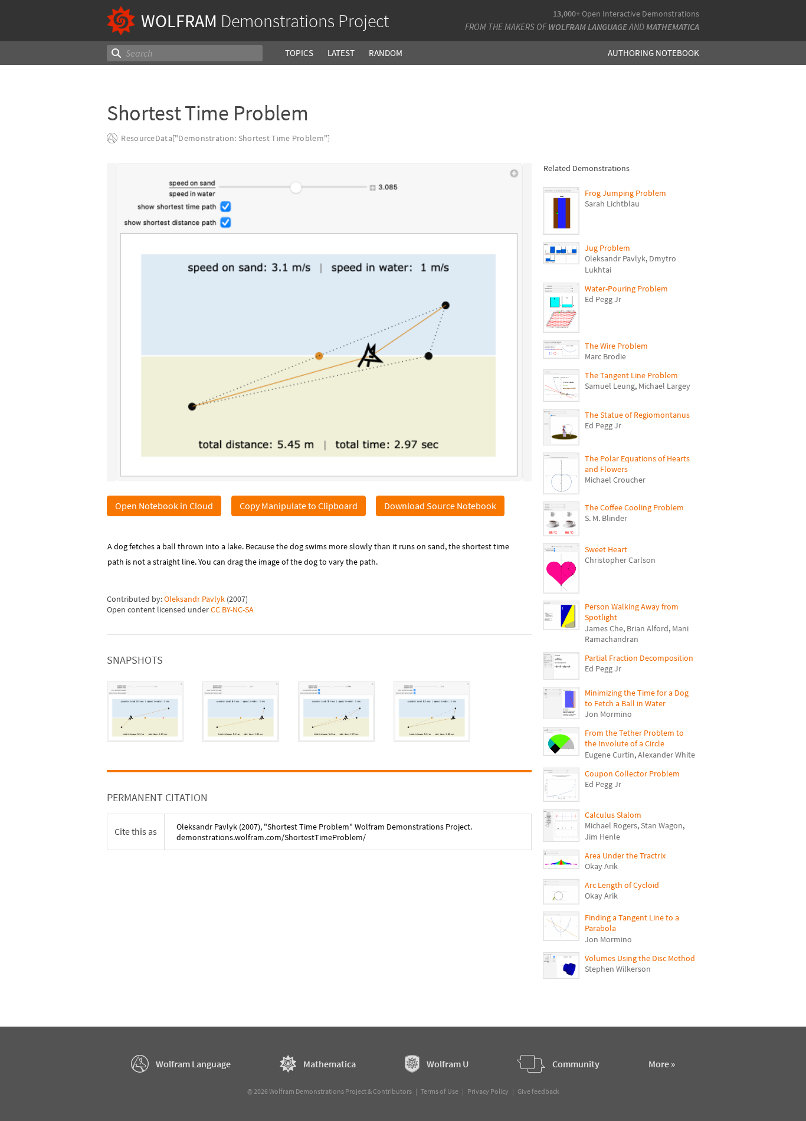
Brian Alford (648, 628)
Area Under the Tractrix (625, 855)
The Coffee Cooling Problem (634, 507)
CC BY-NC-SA (232, 609)
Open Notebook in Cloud (164, 506)
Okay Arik (601, 866)
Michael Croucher (615, 479)
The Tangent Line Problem (631, 375)
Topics (299, 52)
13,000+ (566, 13)
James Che (604, 628)
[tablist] (319, 711)
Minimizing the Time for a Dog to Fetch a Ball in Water (637, 698)
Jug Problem (607, 247)
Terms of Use (439, 1091)
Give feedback (538, 1091)
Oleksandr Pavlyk (194, 599)
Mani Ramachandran (637, 633)
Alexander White (666, 754)
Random (385, 52)
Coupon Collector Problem (632, 773)
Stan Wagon (662, 825)
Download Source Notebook (440, 506)
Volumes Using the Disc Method (640, 958)
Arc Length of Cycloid (622, 885)
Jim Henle (602, 836)
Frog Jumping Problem (625, 193)
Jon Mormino (608, 714)
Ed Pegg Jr (603, 299)
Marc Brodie (605, 356)
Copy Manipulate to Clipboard (299, 506)
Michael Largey (664, 386)
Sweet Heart (606, 549)
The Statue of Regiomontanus (637, 414)
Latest (341, 52)
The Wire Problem (616, 345)
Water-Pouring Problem (626, 288)
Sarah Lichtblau (612, 203)
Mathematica (672, 26)
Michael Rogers (611, 825)
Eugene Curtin (609, 754)
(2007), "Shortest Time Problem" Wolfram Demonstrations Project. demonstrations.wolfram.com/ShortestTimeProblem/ (324, 832)
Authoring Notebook (653, 52)
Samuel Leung (610, 386)
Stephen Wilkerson (618, 968)
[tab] (145, 711)
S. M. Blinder (606, 518)
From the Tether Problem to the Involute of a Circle (634, 738)
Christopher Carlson (620, 560)
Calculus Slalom (613, 814)
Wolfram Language (587, 26)
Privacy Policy (488, 1091)
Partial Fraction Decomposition (639, 658)
